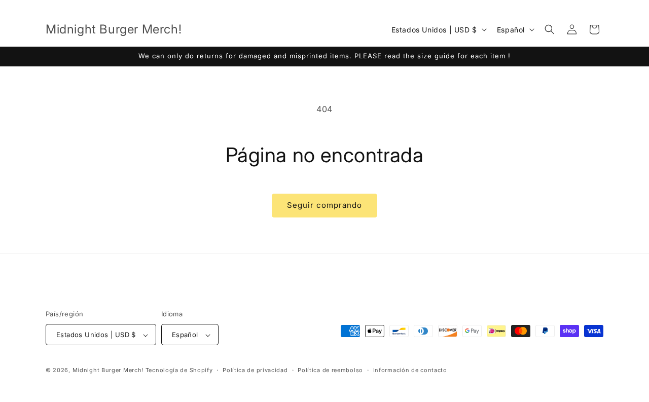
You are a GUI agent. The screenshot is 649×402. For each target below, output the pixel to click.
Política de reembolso (330, 370)
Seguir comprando (324, 205)
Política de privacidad (255, 370)
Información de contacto (410, 370)
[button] (549, 29)
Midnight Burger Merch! (108, 370)
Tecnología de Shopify (179, 370)
